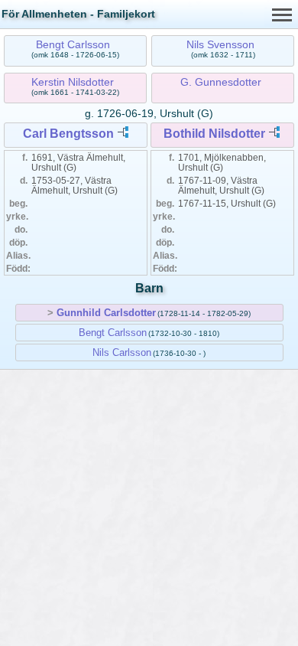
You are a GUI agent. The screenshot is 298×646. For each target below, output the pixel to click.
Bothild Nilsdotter (214, 133)
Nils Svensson (220, 44)
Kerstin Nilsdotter (72, 82)
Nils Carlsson (121, 352)
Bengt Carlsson (73, 44)
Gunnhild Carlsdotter (106, 312)
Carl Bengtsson (68, 133)
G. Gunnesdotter (220, 82)
